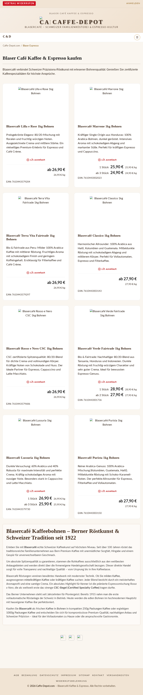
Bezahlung (29, 675)
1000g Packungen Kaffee (20, 612)
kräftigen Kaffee (65, 580)
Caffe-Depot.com (11, 46)
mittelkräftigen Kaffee (36, 580)
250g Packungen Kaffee (96, 608)
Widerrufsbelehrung (71, 681)
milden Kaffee (112, 576)
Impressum (68, 675)
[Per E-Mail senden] (80, 638)
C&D (7, 36)
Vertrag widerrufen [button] (19, 3)
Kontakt (98, 675)
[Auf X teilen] (71, 638)
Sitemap (84, 675)
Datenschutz (49, 675)
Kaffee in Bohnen (56, 608)
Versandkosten (118, 675)
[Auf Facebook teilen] (63, 638)
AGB (16, 675)
